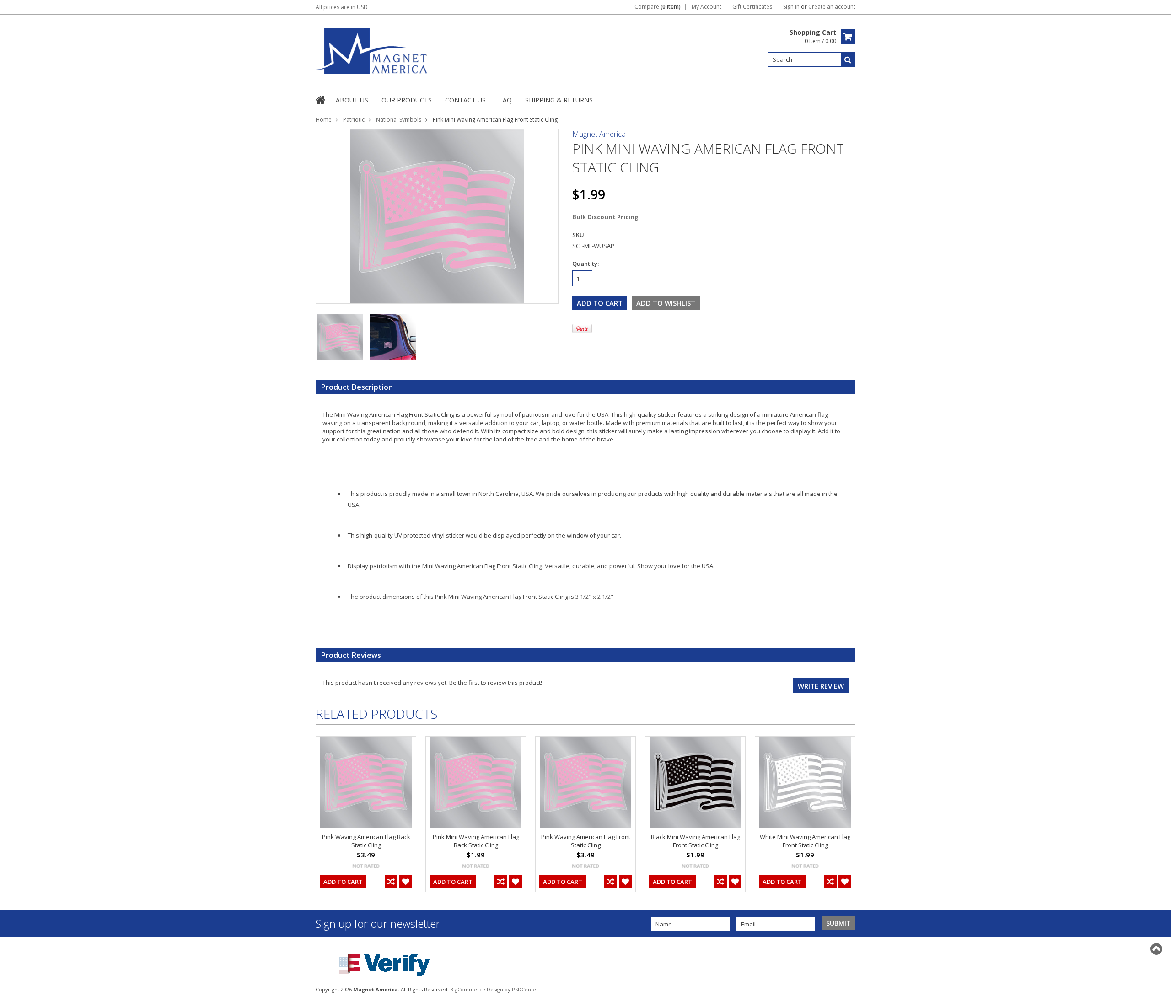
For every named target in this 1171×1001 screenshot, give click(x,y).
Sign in (791, 7)
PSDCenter (525, 989)
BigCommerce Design (476, 989)
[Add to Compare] (391, 881)
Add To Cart (343, 881)
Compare (657, 7)
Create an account (831, 7)
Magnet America (599, 134)
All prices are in (342, 7)
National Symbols (398, 120)
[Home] (321, 99)
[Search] (848, 59)
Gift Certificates (752, 7)
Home (324, 120)
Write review (821, 685)
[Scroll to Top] (1157, 949)
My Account (706, 7)
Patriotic (354, 120)
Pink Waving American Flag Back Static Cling (366, 841)
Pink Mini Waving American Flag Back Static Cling (476, 841)
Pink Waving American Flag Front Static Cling (585, 841)
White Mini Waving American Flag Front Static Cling (805, 841)
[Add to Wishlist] (405, 881)
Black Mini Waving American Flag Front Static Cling (695, 841)
